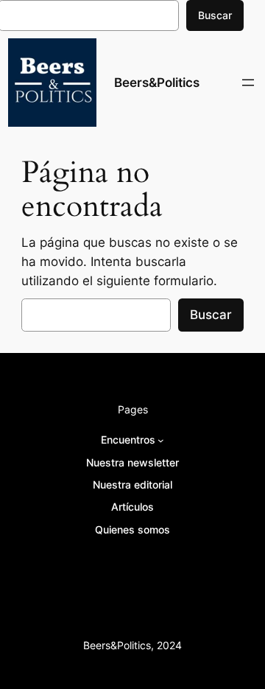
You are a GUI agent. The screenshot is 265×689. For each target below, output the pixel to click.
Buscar (215, 15)
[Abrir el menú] (248, 82)
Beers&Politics (156, 82)
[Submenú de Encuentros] (161, 440)
